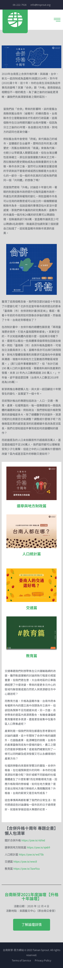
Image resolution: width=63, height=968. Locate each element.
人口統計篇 (31, 553)
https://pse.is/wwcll (25, 861)
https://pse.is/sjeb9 (38, 847)
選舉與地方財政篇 (31, 505)
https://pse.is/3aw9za (26, 868)
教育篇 (31, 655)
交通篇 (31, 607)
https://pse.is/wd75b (31, 854)
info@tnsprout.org (40, 4)
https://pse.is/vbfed (33, 840)
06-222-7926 (20, 4)
